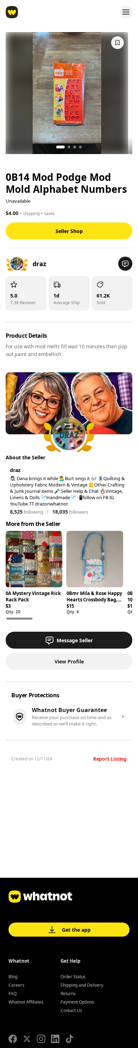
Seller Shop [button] (69, 231)
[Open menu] (126, 12)
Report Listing (110, 758)
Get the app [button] (76, 929)
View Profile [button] (69, 661)
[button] (125, 264)
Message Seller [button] (75, 640)
